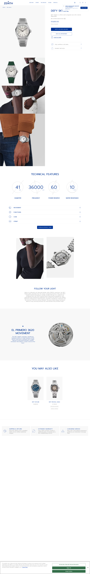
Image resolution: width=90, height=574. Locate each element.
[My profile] (85, 2)
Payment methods (59, 48)
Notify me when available (61, 29)
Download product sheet (45, 227)
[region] (45, 568)
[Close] (87, 567)
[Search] (80, 2)
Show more (54, 16)
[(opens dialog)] (42, 55)
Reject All (69, 568)
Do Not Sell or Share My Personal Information (69, 564)
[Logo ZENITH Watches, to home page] (8, 2)
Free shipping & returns (61, 44)
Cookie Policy (25, 567)
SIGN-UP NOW (84, 7)
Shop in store (57, 37)
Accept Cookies (68, 571)
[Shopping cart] (82, 2)
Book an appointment (61, 34)
